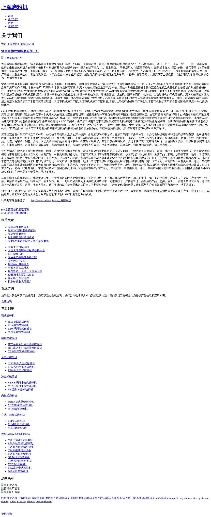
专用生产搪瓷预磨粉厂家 (22, 257)
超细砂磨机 (77, 498)
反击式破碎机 (9, 357)
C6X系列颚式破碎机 (19, 332)
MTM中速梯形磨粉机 (20, 405)
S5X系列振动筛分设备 (21, 447)
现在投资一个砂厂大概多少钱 (25, 271)
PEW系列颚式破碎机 (20, 328)
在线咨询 (6, 301)
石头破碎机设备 (145, 498)
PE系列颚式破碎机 (19, 325)
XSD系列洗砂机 (17, 464)
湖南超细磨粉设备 (18, 227)
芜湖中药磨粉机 (17, 234)
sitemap (171, 498)
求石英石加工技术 (18, 267)
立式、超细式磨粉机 (13, 414)
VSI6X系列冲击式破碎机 (22, 382)
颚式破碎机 (8, 315)
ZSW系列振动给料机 (20, 460)
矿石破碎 (161, 498)
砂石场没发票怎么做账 (21, 274)
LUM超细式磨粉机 (19, 424)
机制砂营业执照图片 (20, 281)
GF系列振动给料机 (19, 457)
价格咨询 (6, 513)
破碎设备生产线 (93, 498)
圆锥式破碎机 (9, 338)
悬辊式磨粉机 (9, 395)
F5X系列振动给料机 (19, 453)
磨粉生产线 (27, 44)
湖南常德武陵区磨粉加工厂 (20, 51)
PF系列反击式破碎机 (20, 370)
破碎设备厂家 (128, 498)
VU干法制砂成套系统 (20, 440)
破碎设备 (64, 498)
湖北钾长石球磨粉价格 (21, 237)
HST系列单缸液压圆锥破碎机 (25, 344)
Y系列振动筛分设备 (19, 450)
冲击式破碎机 (9, 376)
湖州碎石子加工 (17, 260)
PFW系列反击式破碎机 (21, 367)
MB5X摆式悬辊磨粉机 (21, 401)
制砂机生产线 (9, 498)
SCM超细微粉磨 (17, 427)
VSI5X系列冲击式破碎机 (22, 386)
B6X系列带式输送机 (19, 467)
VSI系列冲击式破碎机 (20, 389)
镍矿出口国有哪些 (18, 278)
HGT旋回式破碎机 (18, 321)
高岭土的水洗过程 (18, 247)
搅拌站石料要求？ (18, 264)
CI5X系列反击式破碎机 (21, 363)
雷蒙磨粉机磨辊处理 (17, 209)
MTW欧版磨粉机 (18, 408)
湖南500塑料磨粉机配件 (22, 230)
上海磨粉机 (24, 498)
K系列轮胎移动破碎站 (21, 443)
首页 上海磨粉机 (10, 44)
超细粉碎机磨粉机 (17, 213)
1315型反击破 (16, 253)
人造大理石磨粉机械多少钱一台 (26, 250)
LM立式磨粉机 (16, 420)
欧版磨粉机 (38, 498)
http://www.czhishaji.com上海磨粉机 (51, 200)
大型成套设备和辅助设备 (15, 434)
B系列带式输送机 (18, 471)
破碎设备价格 (111, 498)
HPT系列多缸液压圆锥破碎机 (25, 347)
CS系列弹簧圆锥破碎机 (21, 351)
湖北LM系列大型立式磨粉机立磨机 (28, 240)
